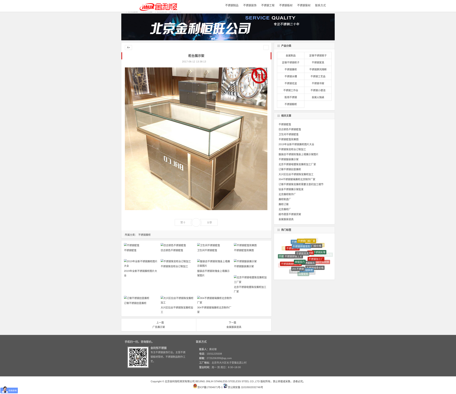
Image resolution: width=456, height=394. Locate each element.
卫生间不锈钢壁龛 (207, 250)
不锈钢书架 (318, 83)
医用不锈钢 (290, 97)
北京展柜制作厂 (287, 194)
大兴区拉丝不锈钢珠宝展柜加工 (296, 174)
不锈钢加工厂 (316, 247)
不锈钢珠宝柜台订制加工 (174, 266)
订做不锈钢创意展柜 (135, 303)
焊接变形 (303, 264)
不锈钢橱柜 (290, 104)
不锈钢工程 (267, 5)
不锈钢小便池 (317, 90)
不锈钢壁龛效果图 (244, 250)
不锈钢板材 (285, 5)
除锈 (306, 274)
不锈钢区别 (299, 270)
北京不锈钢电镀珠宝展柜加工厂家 (297, 164)
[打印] (211, 61)
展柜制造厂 (285, 199)
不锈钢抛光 (308, 247)
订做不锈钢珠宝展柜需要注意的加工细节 (301, 184)
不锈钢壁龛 (130, 250)
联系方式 (320, 5)
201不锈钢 (298, 254)
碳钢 (310, 241)
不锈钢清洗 (302, 240)
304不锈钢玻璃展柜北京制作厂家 (297, 179)
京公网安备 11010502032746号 (245, 387)
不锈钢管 (295, 262)
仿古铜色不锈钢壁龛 (172, 250)
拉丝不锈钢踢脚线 (289, 261)
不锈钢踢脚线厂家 (318, 264)
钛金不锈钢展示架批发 (291, 189)
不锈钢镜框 (299, 273)
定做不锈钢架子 (318, 55)
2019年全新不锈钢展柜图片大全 (296, 144)
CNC (312, 264)
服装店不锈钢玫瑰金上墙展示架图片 (298, 154)
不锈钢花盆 (290, 83)
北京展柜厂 (285, 209)
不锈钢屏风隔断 (318, 69)
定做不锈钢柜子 (290, 62)
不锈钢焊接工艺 (293, 244)
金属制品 (291, 55)
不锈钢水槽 (290, 76)
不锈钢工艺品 (317, 76)
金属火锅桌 (318, 97)
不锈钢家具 (318, 62)
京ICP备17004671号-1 (210, 387)
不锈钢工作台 (290, 90)
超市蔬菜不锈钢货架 (290, 214)
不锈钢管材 (303, 5)
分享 (209, 222)
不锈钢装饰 (249, 5)
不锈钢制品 (232, 5)
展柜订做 (284, 204)
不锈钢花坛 (307, 271)
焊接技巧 (300, 246)
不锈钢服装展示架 (244, 266)
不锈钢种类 (306, 255)
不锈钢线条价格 (315, 255)
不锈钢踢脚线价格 (291, 253)
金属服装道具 (286, 219)
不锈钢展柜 (144, 234)
